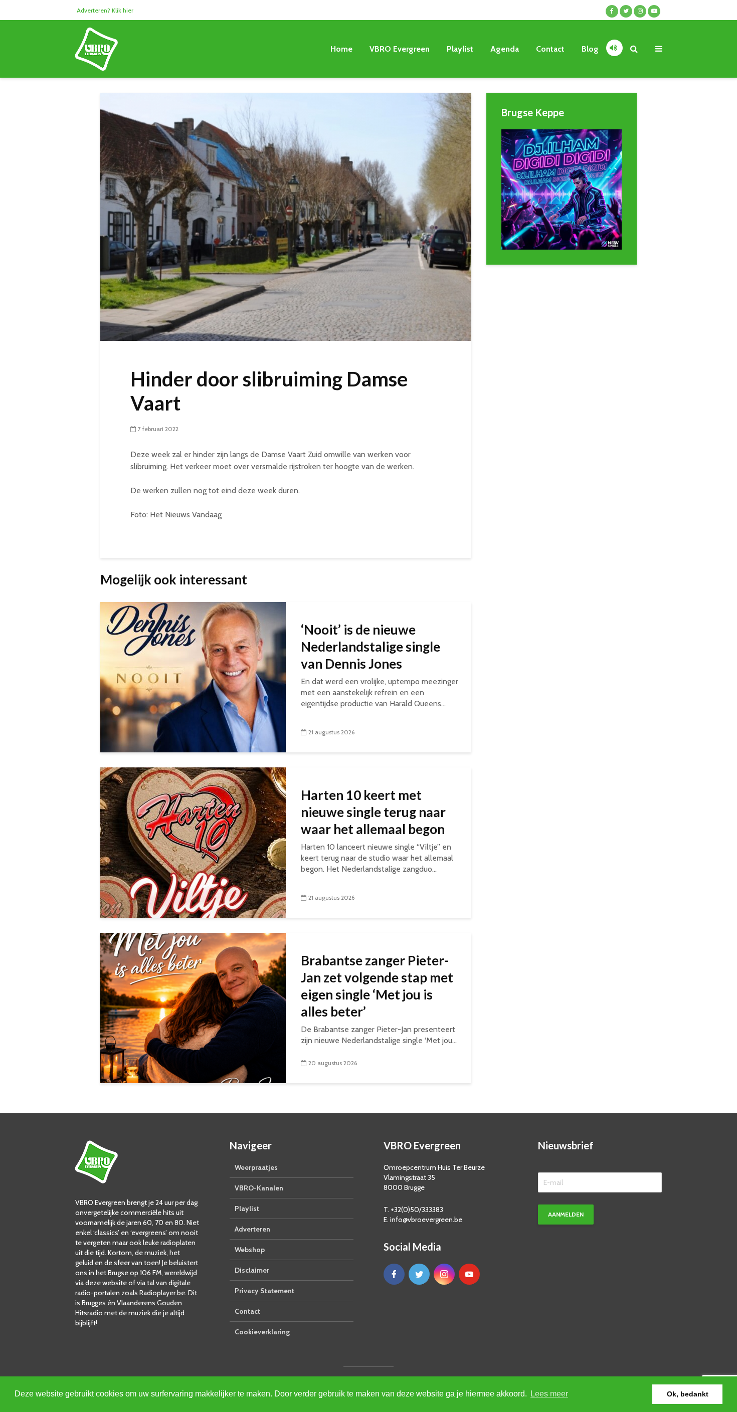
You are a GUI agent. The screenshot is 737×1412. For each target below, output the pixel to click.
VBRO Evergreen (400, 49)
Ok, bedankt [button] (687, 1394)
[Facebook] (394, 1274)
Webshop (250, 1249)
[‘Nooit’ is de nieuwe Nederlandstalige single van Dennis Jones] (193, 676)
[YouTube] (469, 1274)
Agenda (504, 49)
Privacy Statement (264, 1290)
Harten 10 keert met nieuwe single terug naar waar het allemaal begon (373, 812)
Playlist (460, 49)
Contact (550, 49)
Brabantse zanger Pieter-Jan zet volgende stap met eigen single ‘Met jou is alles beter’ (377, 986)
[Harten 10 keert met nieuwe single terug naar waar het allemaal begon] (193, 842)
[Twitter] (419, 1274)
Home (341, 49)
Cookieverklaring (262, 1331)
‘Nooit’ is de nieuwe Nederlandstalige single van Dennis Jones (370, 647)
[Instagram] (444, 1274)
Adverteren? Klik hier (105, 10)
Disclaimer (252, 1270)
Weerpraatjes (256, 1167)
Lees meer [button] (549, 1393)
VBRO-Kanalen (259, 1187)
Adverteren (252, 1229)
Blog (590, 49)
